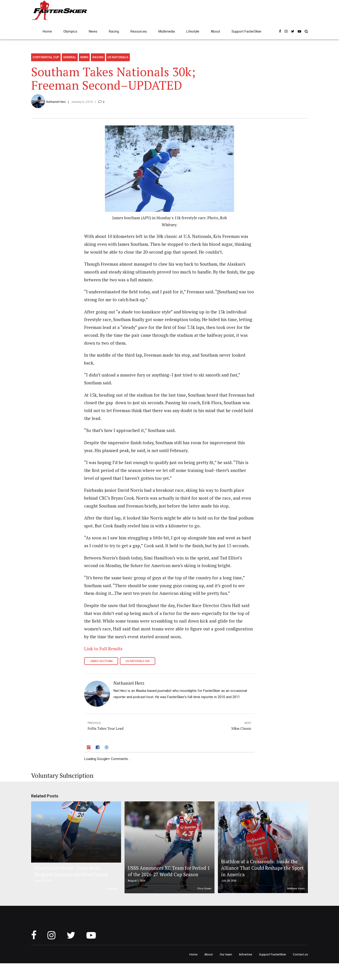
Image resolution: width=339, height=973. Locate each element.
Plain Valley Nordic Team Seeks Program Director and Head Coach (70, 871)
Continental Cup (46, 57)
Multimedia (166, 31)
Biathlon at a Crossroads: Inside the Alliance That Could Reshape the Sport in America (262, 868)
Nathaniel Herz (56, 101)
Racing (114, 31)
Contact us (300, 954)
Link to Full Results (103, 648)
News (93, 31)
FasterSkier (111, 888)
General (69, 57)
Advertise (245, 954)
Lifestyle (192, 31)
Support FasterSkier (247, 31)
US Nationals (117, 57)
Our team (226, 954)
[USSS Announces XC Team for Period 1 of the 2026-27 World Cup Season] (169, 847)
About (215, 31)
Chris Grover (204, 888)
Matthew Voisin (296, 888)
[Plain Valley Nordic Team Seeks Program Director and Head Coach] (75, 832)
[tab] (89, 748)
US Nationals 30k (137, 661)
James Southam (101, 661)
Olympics (70, 31)
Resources (139, 31)
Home (47, 31)
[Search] (306, 31)
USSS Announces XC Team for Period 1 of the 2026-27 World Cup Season (169, 871)
